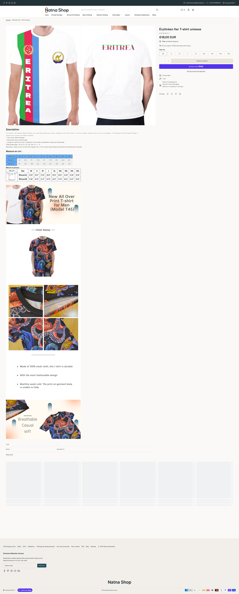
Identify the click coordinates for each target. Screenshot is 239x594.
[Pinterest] (7, 3)
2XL (204, 54)
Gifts (24, 546)
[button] (229, 3)
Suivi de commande (63, 546)
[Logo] (57, 10)
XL (196, 54)
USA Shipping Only (9, 546)
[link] (167, 94)
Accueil (8, 20)
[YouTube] (12, 3)
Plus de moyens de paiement (196, 71)
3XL (212, 54)
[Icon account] (188, 10)
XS (163, 54)
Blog (87, 546)
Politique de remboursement (46, 546)
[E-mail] (14, 3)
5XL (229, 54)
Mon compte (75, 546)
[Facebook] (4, 3)
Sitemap (93, 546)
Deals (19, 546)
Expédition (31, 546)
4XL (220, 54)
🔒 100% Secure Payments (106, 546)
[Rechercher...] (157, 9)
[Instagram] (9, 3)
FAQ (82, 546)
